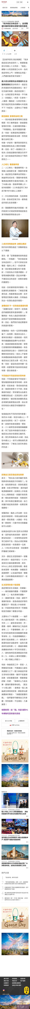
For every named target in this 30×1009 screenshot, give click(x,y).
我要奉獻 (9, 734)
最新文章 (4, 7)
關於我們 (6, 978)
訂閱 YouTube (15, 725)
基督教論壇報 (14, 7)
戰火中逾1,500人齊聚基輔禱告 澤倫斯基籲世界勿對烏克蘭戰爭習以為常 (15, 813)
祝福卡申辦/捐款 (16, 985)
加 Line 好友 (8, 721)
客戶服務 (22, 981)
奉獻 (21, 2)
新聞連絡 (14, 978)
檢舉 (27, 28)
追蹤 (22, 28)
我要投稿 (22, 978)
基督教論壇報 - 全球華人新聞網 (4, 2)
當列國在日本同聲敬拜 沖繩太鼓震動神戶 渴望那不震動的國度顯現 (15, 838)
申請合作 (14, 981)
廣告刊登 (6, 981)
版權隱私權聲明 (16, 983)
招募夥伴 (6, 983)
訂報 (18, 2)
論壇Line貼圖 (6, 994)
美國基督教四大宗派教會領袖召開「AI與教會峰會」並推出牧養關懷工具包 (15, 864)
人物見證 (22, 7)
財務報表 (6, 985)
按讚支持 (21, 721)
